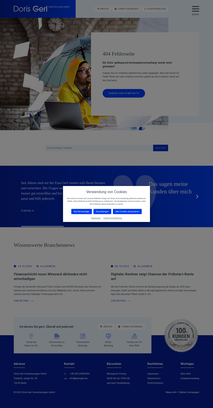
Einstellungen (102, 211)
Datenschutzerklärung (112, 218)
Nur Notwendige (81, 211)
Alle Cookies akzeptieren (127, 211)
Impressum (96, 218)
